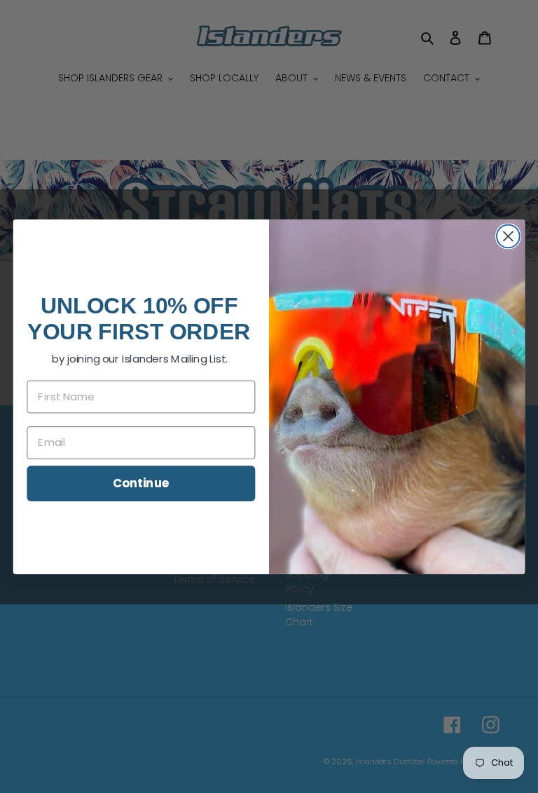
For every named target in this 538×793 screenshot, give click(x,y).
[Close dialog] (508, 236)
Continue (141, 482)
